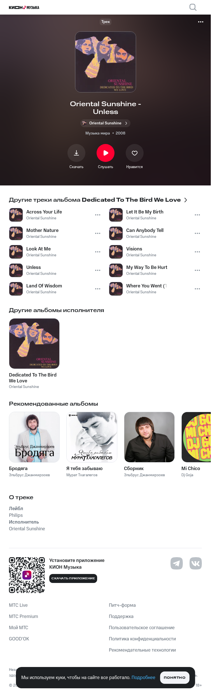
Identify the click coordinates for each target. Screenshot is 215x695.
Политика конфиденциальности (142, 639)
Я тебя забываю (84, 468)
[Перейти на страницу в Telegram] (176, 563)
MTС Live (18, 605)
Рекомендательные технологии (142, 650)
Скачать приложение (73, 578)
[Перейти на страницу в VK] (196, 563)
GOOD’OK (19, 639)
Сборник (134, 468)
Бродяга (18, 468)
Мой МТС (18, 627)
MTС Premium (23, 616)
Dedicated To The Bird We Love (33, 377)
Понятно (174, 677)
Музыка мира (97, 133)
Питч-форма (122, 605)
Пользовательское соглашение (142, 627)
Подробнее (143, 677)
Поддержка (121, 616)
